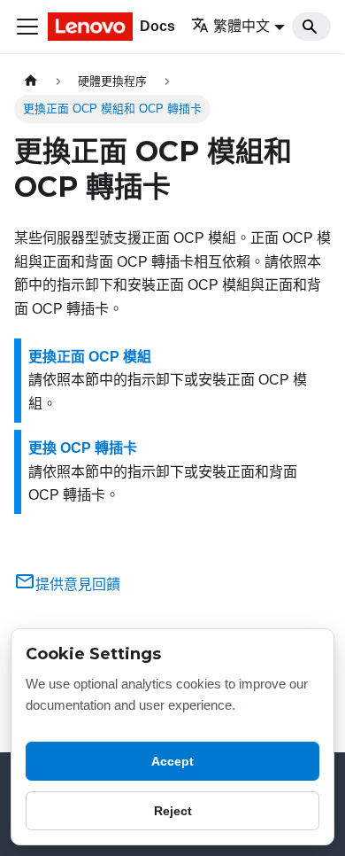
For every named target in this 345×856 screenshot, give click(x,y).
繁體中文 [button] (241, 26)
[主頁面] (31, 81)
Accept (172, 761)
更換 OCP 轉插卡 (82, 447)
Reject (173, 811)
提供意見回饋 (77, 584)
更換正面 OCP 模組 (89, 356)
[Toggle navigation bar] (27, 26)
